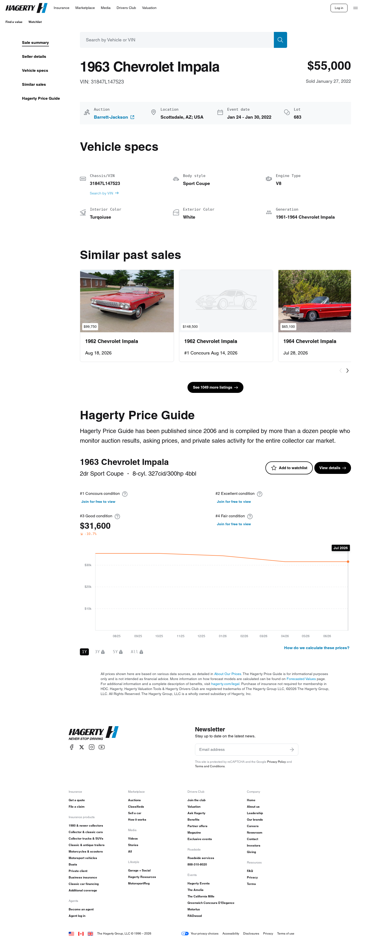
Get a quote (77, 800)
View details (329, 468)
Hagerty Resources (142, 876)
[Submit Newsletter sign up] (291, 749)
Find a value (13, 21)
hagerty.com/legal (225, 684)
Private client (78, 870)
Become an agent (81, 909)
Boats (73, 864)
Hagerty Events (198, 883)
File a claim (77, 806)
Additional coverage (83, 890)
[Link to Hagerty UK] (90, 933)
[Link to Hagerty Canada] (81, 933)
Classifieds (136, 806)
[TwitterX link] (82, 747)
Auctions (134, 800)
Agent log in (77, 915)
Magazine (194, 832)
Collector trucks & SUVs (86, 838)
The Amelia (195, 889)
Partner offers (197, 826)
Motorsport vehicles (83, 858)
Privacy (252, 877)
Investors (253, 845)
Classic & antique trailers (87, 845)
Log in (339, 7)
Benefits (193, 819)
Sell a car (134, 813)
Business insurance (83, 877)
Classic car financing (84, 883)
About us (253, 806)
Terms (251, 883)
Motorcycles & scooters (86, 851)
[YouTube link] (102, 747)
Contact (252, 839)
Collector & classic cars (86, 832)
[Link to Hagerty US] (71, 933)
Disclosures (251, 933)
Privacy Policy (276, 761)
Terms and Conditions (210, 766)
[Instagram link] (92, 747)
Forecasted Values (301, 679)
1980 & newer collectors (86, 825)
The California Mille (200, 896)
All (130, 851)
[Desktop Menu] (356, 8)
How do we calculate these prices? (317, 648)
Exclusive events (199, 839)
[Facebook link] (72, 747)
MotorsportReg (139, 883)
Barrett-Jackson (111, 117)
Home (251, 800)
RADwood (194, 915)
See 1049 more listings (212, 387)
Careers (253, 826)
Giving (251, 852)
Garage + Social (139, 870)
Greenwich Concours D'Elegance (210, 902)
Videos (133, 838)
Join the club (196, 800)
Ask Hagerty (196, 813)
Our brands (255, 819)
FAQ (250, 870)
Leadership (255, 813)
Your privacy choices (204, 933)
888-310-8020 (197, 864)
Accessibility (230, 933)
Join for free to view (98, 502)
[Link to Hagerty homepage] (94, 733)
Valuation (193, 806)
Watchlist (35, 21)
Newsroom (254, 832)
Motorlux (193, 909)
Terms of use (285, 933)
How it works (137, 819)
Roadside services (200, 858)
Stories (133, 845)
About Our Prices (227, 674)
